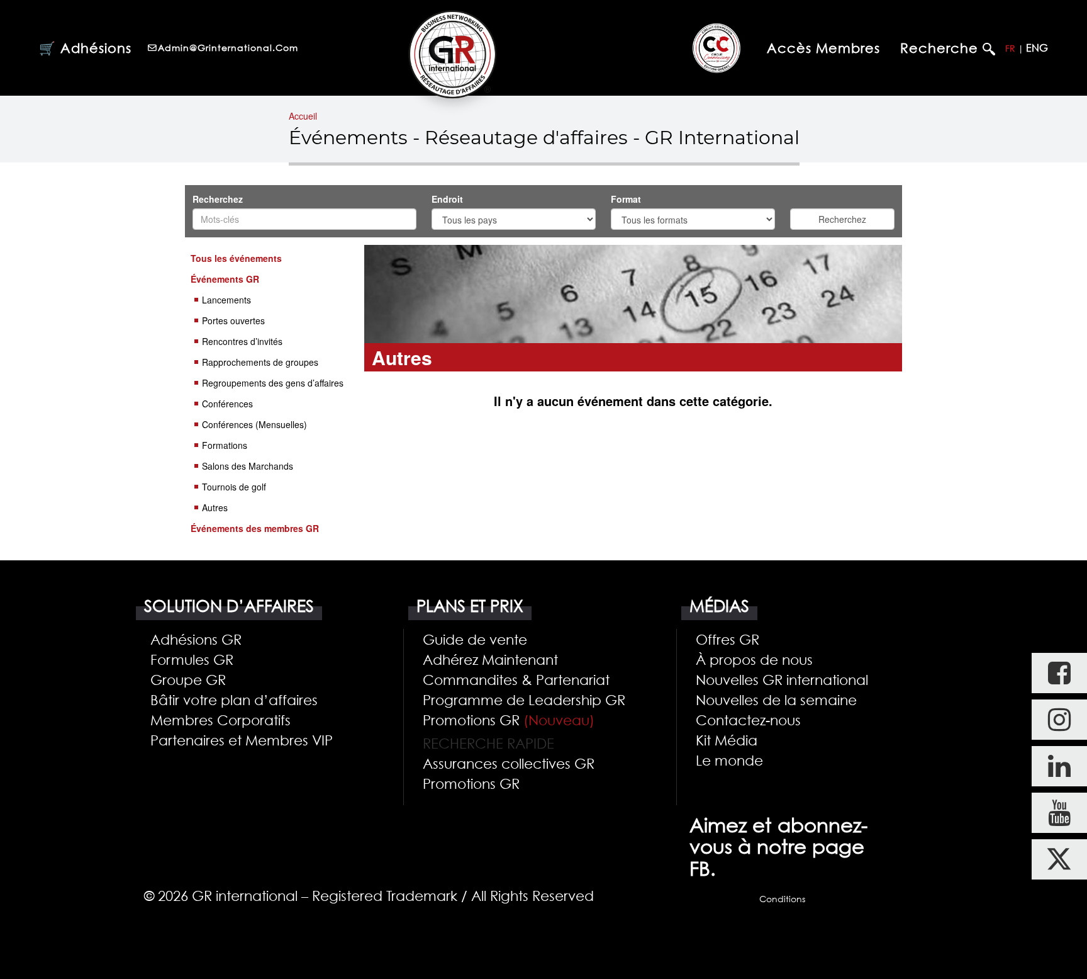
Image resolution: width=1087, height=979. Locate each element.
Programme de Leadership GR (524, 699)
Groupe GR (188, 679)
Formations (224, 445)
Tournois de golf (234, 486)
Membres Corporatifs (220, 719)
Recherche (941, 48)
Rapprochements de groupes (260, 362)
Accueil (303, 116)
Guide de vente (475, 639)
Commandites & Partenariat (516, 679)
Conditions (782, 898)
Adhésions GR (196, 639)
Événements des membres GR (255, 528)
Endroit (448, 199)
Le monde (729, 760)
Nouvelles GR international (782, 679)
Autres (215, 507)
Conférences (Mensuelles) (254, 424)
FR (1010, 48)
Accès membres (823, 47)
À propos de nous (754, 659)
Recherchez (217, 199)
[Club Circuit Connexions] (716, 48)
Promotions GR (508, 719)
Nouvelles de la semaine (776, 699)
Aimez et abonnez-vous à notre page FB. (778, 846)
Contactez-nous (748, 719)
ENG (1037, 48)
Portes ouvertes (233, 320)
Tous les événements (236, 258)
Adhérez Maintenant (490, 659)
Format (627, 199)
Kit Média (726, 740)
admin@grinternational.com (228, 47)
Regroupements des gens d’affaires (272, 382)
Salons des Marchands (247, 466)
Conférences (227, 403)
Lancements (226, 299)
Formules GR (191, 659)
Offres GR (727, 639)
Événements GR (225, 279)
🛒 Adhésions (85, 47)
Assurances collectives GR (508, 763)
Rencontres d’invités (242, 341)
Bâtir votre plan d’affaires (234, 699)
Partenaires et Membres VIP (241, 740)
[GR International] (452, 54)
